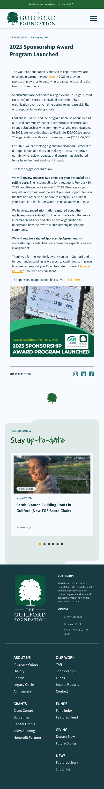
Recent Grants (24, 724)
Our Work (65, 657)
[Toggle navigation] (93, 18)
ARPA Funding (24, 731)
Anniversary (23, 691)
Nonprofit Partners (28, 737)
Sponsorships (66, 671)
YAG (59, 664)
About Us (22, 657)
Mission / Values (26, 664)
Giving (61, 730)
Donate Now (65, 736)
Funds (60, 678)
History (19, 671)
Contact (62, 691)
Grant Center (23, 710)
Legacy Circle (24, 684)
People (19, 678)
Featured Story (67, 762)
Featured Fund (67, 717)
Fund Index (64, 710)
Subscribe (63, 769)
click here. (74, 280)
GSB (52, 76)
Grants (20, 704)
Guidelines (22, 717)
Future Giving (66, 743)
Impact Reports (67, 684)
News (61, 756)
